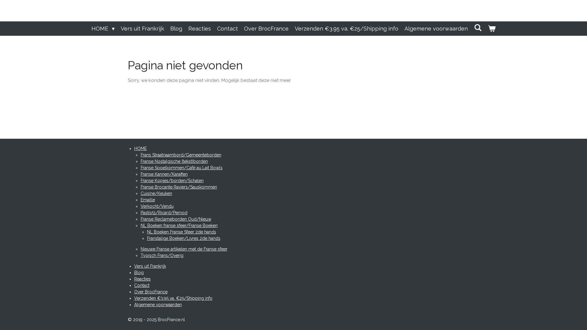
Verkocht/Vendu (157, 206)
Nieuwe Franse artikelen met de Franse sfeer (184, 249)
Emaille (148, 199)
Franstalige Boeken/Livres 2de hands (183, 238)
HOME (140, 148)
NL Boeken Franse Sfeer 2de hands (181, 231)
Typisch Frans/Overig (162, 255)
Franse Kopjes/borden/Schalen (172, 180)
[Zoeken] (478, 27)
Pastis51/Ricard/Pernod (164, 212)
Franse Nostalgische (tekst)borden (174, 161)
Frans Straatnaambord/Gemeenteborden (181, 154)
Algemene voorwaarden (158, 304)
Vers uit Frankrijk (150, 266)
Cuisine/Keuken (156, 193)
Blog (139, 272)
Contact (142, 285)
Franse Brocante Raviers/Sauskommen (179, 187)
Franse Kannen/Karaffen (164, 174)
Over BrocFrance (151, 291)
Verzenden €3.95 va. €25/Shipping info (173, 298)
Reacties (142, 279)
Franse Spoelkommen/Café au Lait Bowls (182, 167)
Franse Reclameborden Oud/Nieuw (176, 219)
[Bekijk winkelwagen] (492, 28)
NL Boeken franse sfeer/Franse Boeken (179, 225)
